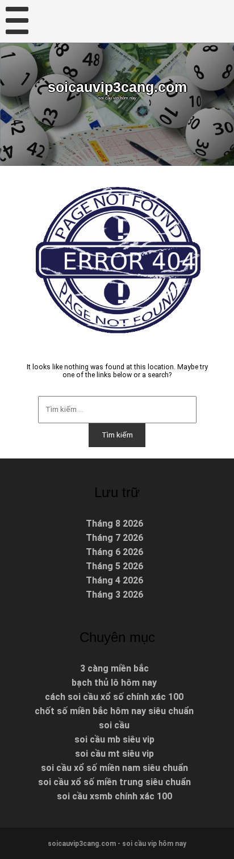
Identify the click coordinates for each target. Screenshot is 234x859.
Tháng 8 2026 (114, 523)
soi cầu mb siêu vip (114, 739)
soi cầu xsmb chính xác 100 (114, 796)
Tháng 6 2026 (114, 552)
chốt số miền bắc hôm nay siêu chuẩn (114, 711)
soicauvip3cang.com (117, 87)
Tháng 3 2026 (114, 594)
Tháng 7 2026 (114, 537)
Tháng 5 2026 (114, 566)
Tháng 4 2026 (114, 580)
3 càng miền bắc (114, 668)
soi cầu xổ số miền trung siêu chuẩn (114, 782)
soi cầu (114, 725)
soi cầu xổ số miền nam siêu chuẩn (114, 767)
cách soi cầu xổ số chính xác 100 (114, 696)
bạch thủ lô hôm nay (114, 682)
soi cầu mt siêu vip (114, 753)
